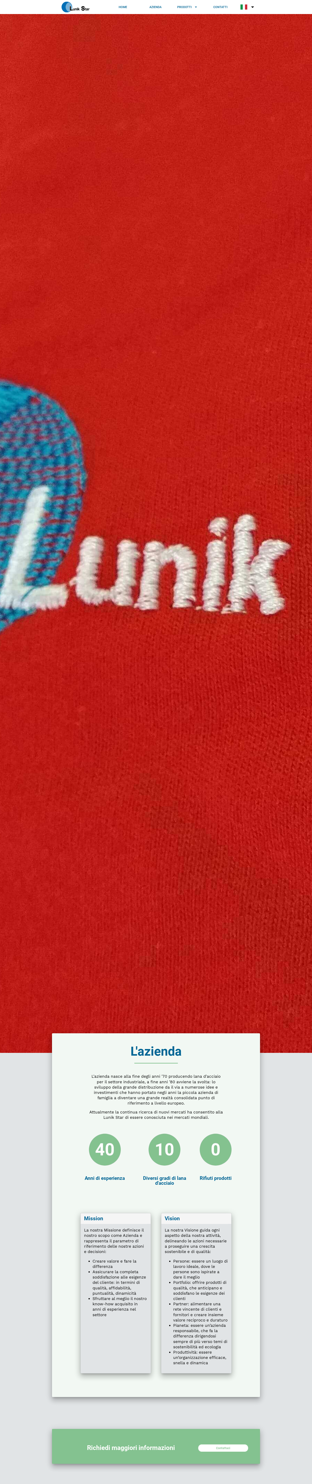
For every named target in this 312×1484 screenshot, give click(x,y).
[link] (123, 7)
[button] (188, 7)
